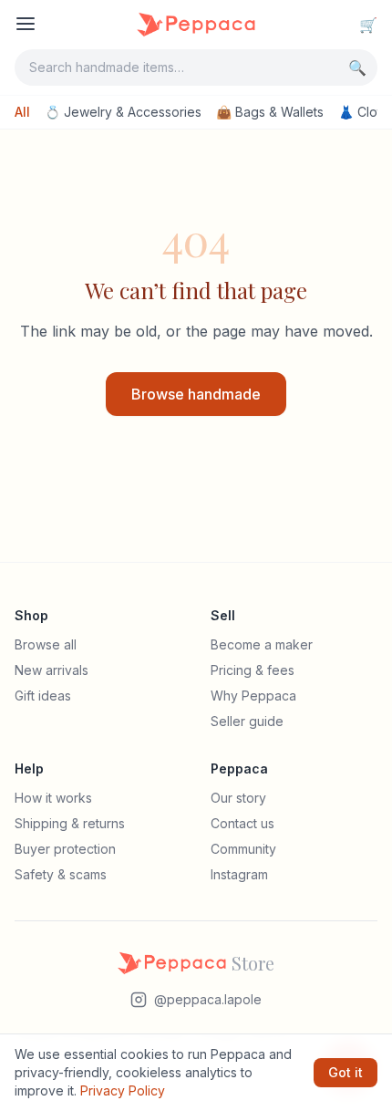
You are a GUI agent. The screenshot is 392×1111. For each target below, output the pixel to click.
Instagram (239, 874)
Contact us (242, 823)
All (22, 111)
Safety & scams (61, 874)
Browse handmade (196, 394)
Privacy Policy (122, 1090)
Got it (345, 1072)
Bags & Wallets (270, 111)
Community (243, 849)
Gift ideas (43, 695)
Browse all (46, 644)
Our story (238, 797)
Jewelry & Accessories (123, 111)
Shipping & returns (70, 823)
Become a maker (262, 644)
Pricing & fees (252, 670)
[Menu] (25, 23)
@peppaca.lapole (208, 999)
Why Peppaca (253, 695)
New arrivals (51, 670)
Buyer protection (65, 849)
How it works (53, 797)
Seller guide (247, 721)
